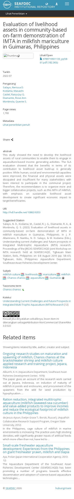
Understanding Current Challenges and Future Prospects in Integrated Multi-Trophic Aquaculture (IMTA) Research (37, 302)
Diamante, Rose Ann (14, 98)
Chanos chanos (16, 277)
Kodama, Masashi (13, 91)
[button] (46, 4)
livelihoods (31, 274)
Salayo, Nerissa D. (13, 87)
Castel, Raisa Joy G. (14, 94)
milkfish (65, 274)
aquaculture (38, 277)
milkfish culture (11, 274)
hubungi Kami (63, 488)
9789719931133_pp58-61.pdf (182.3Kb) (54, 60)
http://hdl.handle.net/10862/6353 (21, 212)
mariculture (49, 274)
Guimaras (55, 277)
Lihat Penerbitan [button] (15, 13)
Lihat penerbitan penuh (16, 124)
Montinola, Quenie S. (15, 101)
